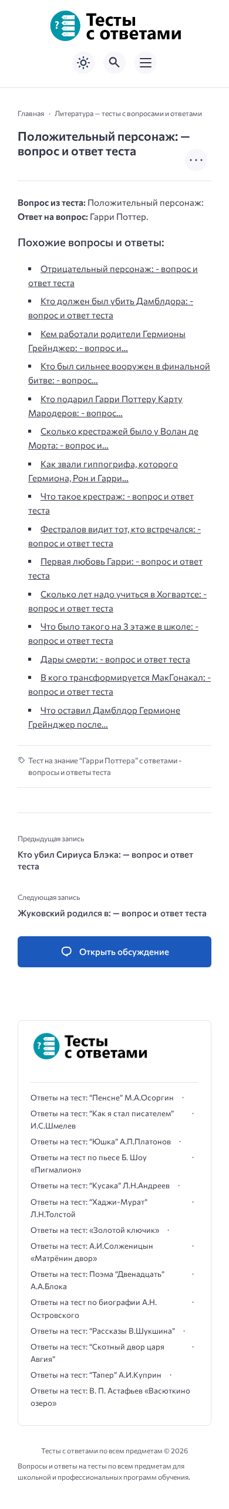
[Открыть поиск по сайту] (114, 63)
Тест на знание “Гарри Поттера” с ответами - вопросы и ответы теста (104, 766)
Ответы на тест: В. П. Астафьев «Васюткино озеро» (110, 1397)
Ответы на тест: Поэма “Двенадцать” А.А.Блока (97, 1280)
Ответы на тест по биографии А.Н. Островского (94, 1308)
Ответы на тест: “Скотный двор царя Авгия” (97, 1353)
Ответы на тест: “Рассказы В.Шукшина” (103, 1330)
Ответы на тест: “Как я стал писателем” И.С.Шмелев (102, 1119)
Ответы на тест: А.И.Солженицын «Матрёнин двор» (92, 1252)
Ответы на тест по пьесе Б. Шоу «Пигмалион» (89, 1163)
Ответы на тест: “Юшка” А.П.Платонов (101, 1141)
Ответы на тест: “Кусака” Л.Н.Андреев (100, 1185)
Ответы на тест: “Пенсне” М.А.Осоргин (102, 1097)
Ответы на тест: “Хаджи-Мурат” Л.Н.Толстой (89, 1208)
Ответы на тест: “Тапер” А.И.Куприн (96, 1374)
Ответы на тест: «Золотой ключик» (95, 1230)
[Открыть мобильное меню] (145, 63)
